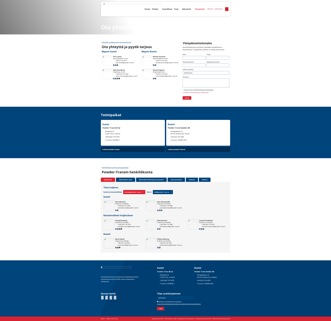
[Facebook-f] (106, 297)
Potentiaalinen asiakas (170, 319)
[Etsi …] (226, 9)
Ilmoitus (186, 77)
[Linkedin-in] (102, 297)
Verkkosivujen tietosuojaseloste (221, 319)
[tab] (108, 180)
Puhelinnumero (188, 62)
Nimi (184, 54)
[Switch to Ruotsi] (210, 9)
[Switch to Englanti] (218, 9)
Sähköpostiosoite (212, 62)
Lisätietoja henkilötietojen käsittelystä (196, 92)
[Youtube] (115, 297)
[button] (156, 9)
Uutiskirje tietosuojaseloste (203, 319)
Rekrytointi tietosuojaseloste (186, 319)
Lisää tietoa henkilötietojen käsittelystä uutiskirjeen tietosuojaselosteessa (179, 304)
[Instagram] (110, 297)
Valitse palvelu (188, 69)
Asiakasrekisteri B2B (157, 319)
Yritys (208, 54)
